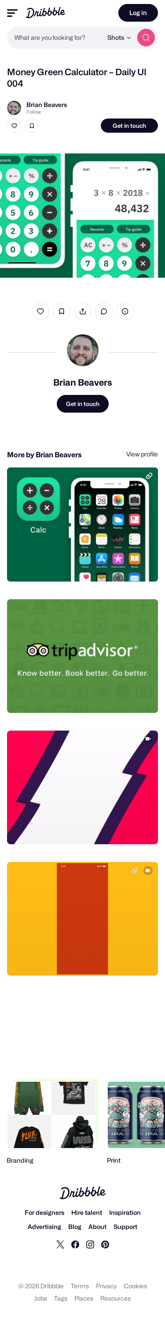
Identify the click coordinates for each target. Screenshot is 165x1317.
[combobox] (54, 37)
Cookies (135, 1286)
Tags (60, 1298)
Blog (74, 1226)
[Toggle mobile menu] (12, 13)
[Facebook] (75, 1244)
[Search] (146, 37)
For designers (44, 1212)
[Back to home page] (45, 12)
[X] (60, 1244)
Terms (80, 1286)
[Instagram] (90, 1244)
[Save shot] (32, 126)
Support (125, 1226)
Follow (33, 112)
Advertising (44, 1226)
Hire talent (86, 1212)
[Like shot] (14, 126)
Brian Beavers (46, 104)
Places (83, 1298)
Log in (138, 12)
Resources (115, 1298)
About (97, 1226)
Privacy (106, 1286)
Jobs (40, 1298)
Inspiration (125, 1212)
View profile (142, 454)
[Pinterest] (105, 1244)
